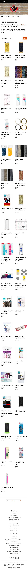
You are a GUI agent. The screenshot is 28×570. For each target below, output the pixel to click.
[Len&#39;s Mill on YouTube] (18, 558)
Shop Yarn (14, 541)
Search (14, 513)
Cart (26, 1)
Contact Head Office (14, 519)
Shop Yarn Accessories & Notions (14, 543)
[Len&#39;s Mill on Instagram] (16, 558)
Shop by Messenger (14, 523)
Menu (4, 1)
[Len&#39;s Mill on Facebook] (11, 558)
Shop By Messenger (14, 547)
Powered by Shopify (17, 561)
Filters (24, 38)
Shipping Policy (14, 530)
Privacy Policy (14, 527)
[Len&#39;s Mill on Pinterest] (13, 558)
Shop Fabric (14, 538)
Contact (23, 24)
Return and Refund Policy (14, 525)
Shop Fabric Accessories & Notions (14, 540)
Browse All (14, 536)
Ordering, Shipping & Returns (14, 551)
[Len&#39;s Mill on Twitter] (9, 558)
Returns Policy (14, 553)
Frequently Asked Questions (14, 517)
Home (2, 16)
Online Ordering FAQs (14, 549)
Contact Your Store (14, 521)
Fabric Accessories (10, 16)
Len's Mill (10, 561)
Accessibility (14, 515)
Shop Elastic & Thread (14, 545)
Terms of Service (14, 528)
